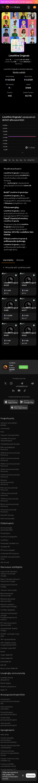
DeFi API (3, 665)
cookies (8, 774)
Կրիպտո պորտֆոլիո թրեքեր (9, 424)
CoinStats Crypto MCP (8, 648)
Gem (31, 232)
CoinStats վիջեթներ (8, 610)
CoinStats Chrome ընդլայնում (7, 679)
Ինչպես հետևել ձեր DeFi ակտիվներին (10, 746)
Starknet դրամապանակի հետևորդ (10, 454)
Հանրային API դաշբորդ (10, 553)
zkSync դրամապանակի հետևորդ (10, 459)
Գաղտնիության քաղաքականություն (9, 713)
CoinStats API (5, 547)
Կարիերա (4, 540)
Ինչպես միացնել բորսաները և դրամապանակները (8, 740)
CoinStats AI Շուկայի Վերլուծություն (8, 439)
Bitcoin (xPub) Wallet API (9, 668)
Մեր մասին (5, 562)
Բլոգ (2, 432)
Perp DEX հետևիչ (7, 515)
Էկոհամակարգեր (7, 518)
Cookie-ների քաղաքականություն (9, 719)
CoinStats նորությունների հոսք (10, 558)
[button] (5, 160)
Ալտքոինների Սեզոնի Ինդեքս (9, 629)
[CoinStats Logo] (13, 7)
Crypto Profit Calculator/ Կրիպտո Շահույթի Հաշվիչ (9, 574)
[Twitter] (5, 384)
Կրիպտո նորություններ (10, 435)
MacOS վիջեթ (6, 683)
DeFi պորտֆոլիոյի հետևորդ (8, 448)
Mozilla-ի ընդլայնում (8, 686)
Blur (18, 232)
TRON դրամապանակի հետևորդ (9, 500)
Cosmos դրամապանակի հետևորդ (10, 476)
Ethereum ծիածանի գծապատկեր (8, 600)
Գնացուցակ (5, 533)
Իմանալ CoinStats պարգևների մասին (8, 765)
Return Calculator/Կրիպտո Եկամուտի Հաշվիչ (10, 580)
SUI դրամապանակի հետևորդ (8, 511)
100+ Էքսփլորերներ (8, 639)
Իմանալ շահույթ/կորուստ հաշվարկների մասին (10, 753)
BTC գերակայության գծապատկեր (9, 624)
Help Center (5, 734)
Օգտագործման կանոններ (7, 708)
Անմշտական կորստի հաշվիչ (9, 586)
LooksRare (24, 232)
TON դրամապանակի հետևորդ (9, 494)
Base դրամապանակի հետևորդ (9, 489)
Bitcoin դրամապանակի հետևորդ (10, 505)
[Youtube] (19, 390)
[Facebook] (24, 390)
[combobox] (16, 267)
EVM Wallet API (6, 662)
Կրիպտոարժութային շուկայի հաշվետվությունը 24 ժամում (9, 616)
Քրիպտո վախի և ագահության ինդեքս (9, 605)
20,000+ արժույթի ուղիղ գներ (10, 635)
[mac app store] (19, 407)
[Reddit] (32, 384)
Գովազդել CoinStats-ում (9, 543)
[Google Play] (26, 402)
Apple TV (4, 690)
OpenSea (7, 232)
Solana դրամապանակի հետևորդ (10, 470)
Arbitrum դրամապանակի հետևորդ (10, 465)
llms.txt (3, 651)
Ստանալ (23, 367)
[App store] (11, 402)
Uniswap (7, 234)
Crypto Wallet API (7, 655)
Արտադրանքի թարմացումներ (7, 529)
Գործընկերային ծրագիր (10, 444)
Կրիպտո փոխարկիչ (9, 590)
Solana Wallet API (7, 658)
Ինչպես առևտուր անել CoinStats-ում (10, 760)
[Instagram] (11, 384)
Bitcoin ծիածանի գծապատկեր (7, 594)
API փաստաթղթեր (8, 550)
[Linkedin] (13, 390)
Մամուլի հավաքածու (9, 536)
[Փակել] (35, 2)
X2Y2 (14, 232)
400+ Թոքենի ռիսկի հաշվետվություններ (8, 644)
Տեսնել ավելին (19, 72)
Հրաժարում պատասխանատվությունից (10, 701)
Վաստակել (5, 428)
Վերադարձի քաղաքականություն (9, 724)
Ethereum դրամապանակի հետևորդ (7, 482)
